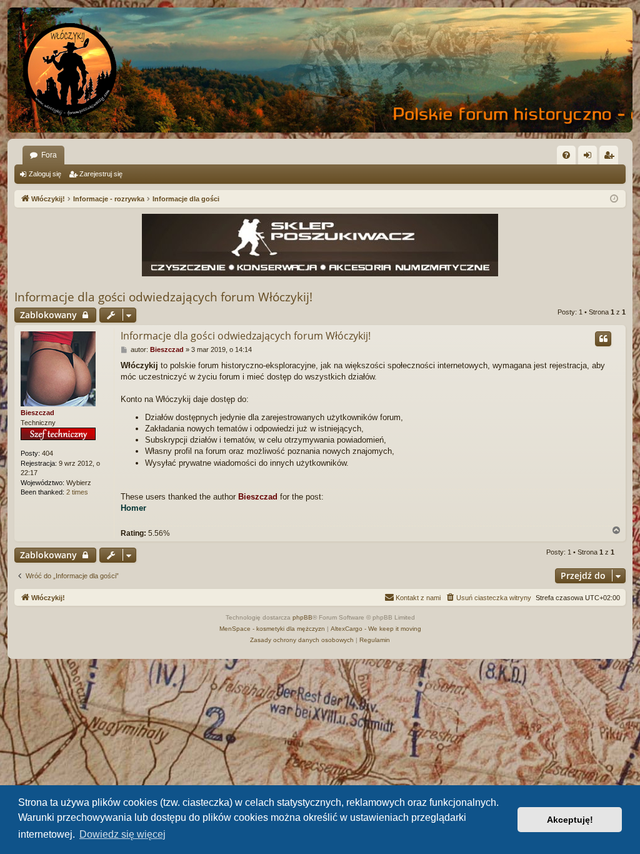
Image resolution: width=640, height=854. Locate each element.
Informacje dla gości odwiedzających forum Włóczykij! (163, 297)
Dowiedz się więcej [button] (122, 834)
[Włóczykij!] (70, 70)
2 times (77, 492)
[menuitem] (566, 155)
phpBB (302, 617)
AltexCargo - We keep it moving (376, 628)
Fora (49, 155)
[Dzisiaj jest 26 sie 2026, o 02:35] (614, 199)
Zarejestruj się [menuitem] (611, 157)
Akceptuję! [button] (570, 820)
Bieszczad (37, 412)
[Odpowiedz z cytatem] (603, 338)
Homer (133, 508)
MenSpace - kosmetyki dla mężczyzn (272, 628)
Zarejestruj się (100, 174)
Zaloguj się (45, 174)
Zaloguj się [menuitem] (590, 157)
